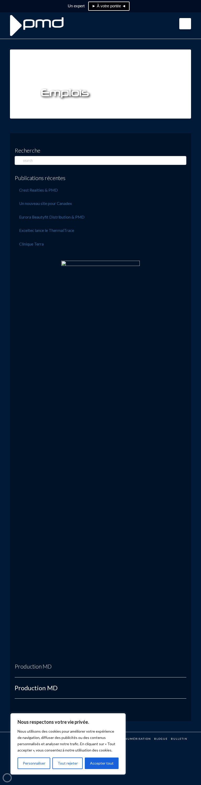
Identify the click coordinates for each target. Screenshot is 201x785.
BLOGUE (161, 738)
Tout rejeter (68, 763)
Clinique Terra (31, 244)
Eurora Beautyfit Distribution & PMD (52, 217)
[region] (68, 744)
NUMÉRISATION (138, 738)
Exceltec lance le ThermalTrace (46, 230)
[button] (185, 23)
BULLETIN (179, 738)
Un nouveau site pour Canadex (45, 203)
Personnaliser (34, 763)
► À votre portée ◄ (109, 6)
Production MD (33, 666)
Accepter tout (102, 763)
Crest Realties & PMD (38, 190)
